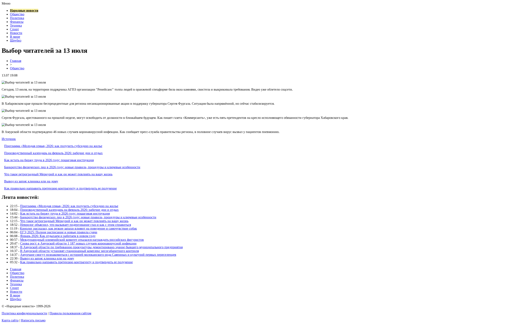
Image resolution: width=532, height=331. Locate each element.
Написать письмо (33, 320)
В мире (15, 36)
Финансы (16, 21)
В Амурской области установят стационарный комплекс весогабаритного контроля (79, 251)
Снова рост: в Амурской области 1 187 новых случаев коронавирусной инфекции (78, 243)
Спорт (14, 29)
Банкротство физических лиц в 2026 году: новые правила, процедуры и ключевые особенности (72, 167)
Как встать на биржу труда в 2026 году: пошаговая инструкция (49, 160)
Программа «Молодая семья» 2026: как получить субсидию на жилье (53, 146)
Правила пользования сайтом (70, 313)
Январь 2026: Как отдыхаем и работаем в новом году (58, 236)
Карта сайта (10, 320)
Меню (6, 3)
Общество (17, 14)
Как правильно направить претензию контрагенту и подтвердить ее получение (60, 188)
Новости (16, 33)
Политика (17, 18)
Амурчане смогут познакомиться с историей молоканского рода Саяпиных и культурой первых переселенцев (98, 254)
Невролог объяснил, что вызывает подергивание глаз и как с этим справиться (75, 224)
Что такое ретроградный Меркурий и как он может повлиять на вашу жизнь (58, 174)
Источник (9, 139)
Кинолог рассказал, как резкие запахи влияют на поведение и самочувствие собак (78, 228)
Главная (15, 61)
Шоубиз (15, 40)
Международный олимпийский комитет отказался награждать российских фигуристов (82, 239)
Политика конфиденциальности (24, 313)
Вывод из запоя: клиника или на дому (31, 181)
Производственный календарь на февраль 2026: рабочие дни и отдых (53, 153)
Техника (16, 25)
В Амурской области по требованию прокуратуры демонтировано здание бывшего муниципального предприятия (101, 247)
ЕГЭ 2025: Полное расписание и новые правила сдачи (58, 232)
